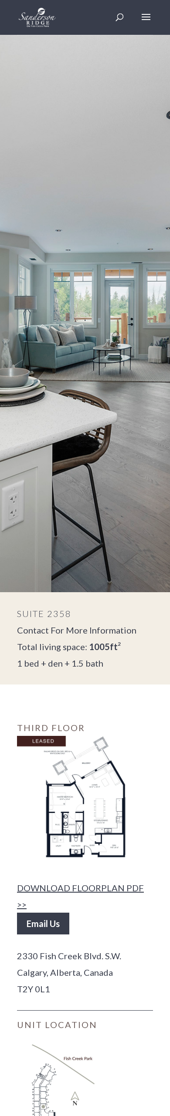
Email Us (43, 923)
